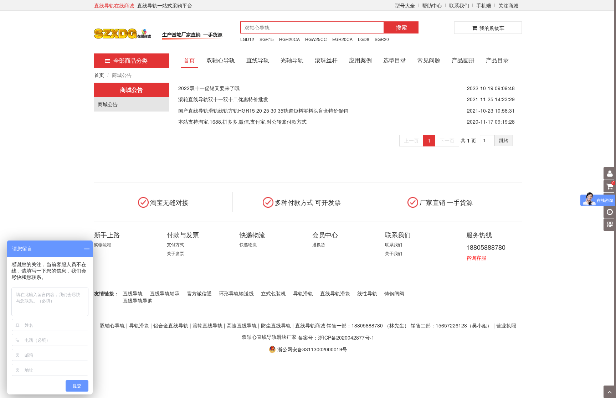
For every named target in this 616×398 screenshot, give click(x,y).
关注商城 (508, 5)
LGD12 (247, 39)
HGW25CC (316, 39)
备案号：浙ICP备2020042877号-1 (336, 337)
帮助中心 (432, 5)
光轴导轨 (292, 60)
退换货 (318, 244)
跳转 (503, 140)
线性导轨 (367, 293)
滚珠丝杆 (326, 60)
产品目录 (497, 60)
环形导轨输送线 (236, 293)
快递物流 (248, 244)
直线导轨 (257, 60)
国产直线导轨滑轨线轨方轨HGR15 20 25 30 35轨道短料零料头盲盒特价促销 (263, 110)
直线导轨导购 (138, 300)
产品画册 (463, 60)
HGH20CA (289, 39)
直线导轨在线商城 (114, 5)
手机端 (483, 5)
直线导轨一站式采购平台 (164, 5)
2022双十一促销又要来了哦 (209, 88)
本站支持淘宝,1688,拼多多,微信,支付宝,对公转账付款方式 (242, 121)
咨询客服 (476, 257)
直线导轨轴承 (165, 293)
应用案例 (360, 60)
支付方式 (175, 244)
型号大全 (405, 5)
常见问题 (428, 60)
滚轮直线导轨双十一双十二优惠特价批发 (223, 99)
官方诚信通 (199, 293)
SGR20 (382, 39)
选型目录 (394, 60)
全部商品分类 (130, 60)
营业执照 (506, 325)
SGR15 (267, 39)
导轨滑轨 (303, 293)
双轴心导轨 (220, 60)
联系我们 (459, 5)
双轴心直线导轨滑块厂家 (269, 336)
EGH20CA (342, 39)
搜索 (401, 27)
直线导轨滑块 (335, 293)
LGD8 (363, 39)
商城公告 (108, 104)
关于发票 (175, 253)
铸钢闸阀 (394, 293)
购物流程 (102, 244)
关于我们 (393, 253)
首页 (189, 60)
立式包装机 (273, 293)
